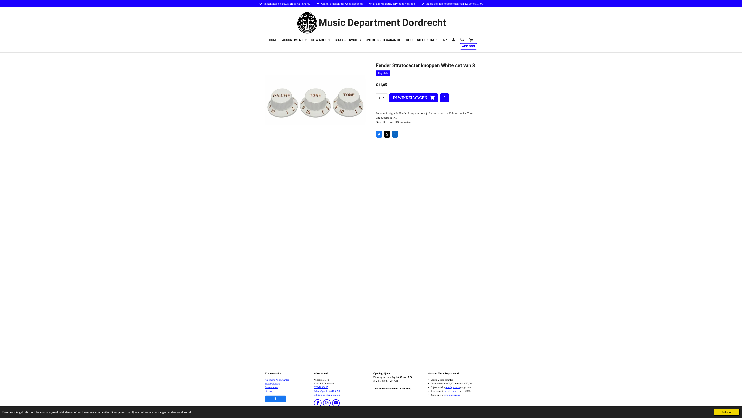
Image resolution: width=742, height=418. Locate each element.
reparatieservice (452, 394)
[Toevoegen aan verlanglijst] (444, 97)
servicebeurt (451, 391)
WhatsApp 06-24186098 (327, 391)
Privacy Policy (272, 383)
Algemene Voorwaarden (277, 379)
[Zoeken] (462, 39)
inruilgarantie (452, 387)
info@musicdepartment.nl (327, 394)
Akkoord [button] (727, 412)
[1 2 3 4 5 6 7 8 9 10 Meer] (381, 97)
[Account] (453, 40)
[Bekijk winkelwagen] (471, 40)
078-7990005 (321, 387)
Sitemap (269, 391)
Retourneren (271, 387)
